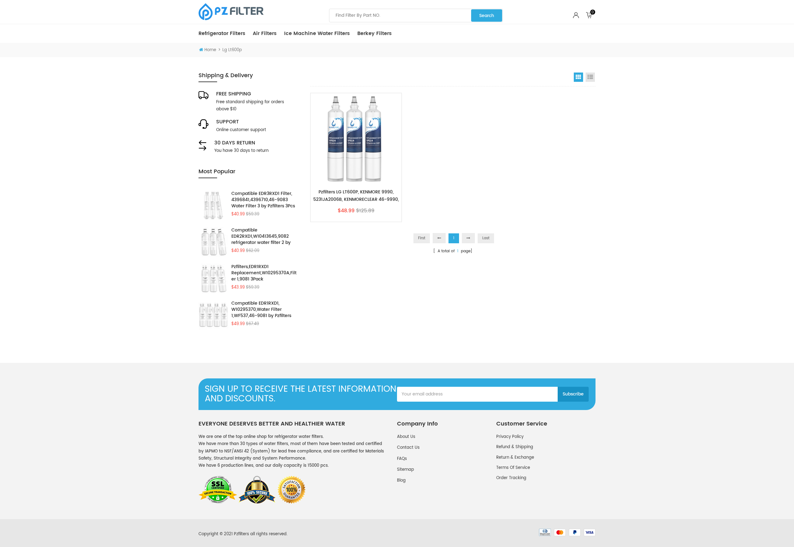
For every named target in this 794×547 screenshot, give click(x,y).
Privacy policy (510, 437)
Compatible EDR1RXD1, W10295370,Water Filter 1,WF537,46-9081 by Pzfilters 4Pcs (261, 309)
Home (210, 50)
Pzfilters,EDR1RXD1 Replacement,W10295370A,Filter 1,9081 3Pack (264, 273)
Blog (401, 480)
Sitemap (405, 469)
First (421, 238)
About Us (406, 437)
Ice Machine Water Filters (317, 33)
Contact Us (408, 447)
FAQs (402, 459)
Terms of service (513, 468)
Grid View (578, 77)
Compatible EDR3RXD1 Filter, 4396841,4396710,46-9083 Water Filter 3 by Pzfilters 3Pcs (263, 200)
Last (485, 238)
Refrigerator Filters (221, 33)
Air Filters (265, 33)
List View (590, 77)
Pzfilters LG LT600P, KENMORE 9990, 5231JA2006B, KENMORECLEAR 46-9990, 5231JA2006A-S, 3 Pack (356, 195)
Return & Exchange (515, 457)
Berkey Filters (374, 33)
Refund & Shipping (514, 447)
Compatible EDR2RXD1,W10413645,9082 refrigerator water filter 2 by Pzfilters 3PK (261, 236)
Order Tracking (511, 478)
